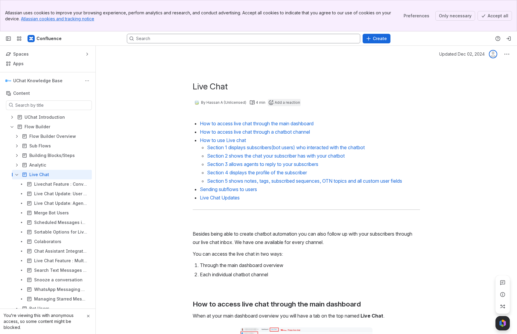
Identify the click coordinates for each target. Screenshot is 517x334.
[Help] (498, 38)
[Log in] (508, 38)
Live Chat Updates (220, 198)
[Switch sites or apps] (19, 38)
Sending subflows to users (228, 189)
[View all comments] (502, 282)
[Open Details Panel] (502, 294)
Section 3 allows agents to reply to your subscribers (262, 164)
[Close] (88, 316)
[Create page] (502, 306)
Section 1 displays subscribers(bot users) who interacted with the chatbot (286, 147)
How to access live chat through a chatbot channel (255, 132)
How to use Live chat (223, 140)
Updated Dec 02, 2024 (462, 54)
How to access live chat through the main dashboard (257, 123)
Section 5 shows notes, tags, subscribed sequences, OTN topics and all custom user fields (304, 181)
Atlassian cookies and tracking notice (57, 18)
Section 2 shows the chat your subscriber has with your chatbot (276, 156)
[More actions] (87, 80)
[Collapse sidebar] (8, 38)
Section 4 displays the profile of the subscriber (257, 173)
